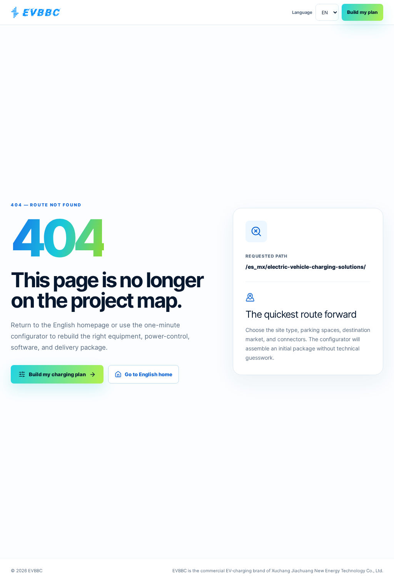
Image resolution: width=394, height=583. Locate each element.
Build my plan (362, 12)
